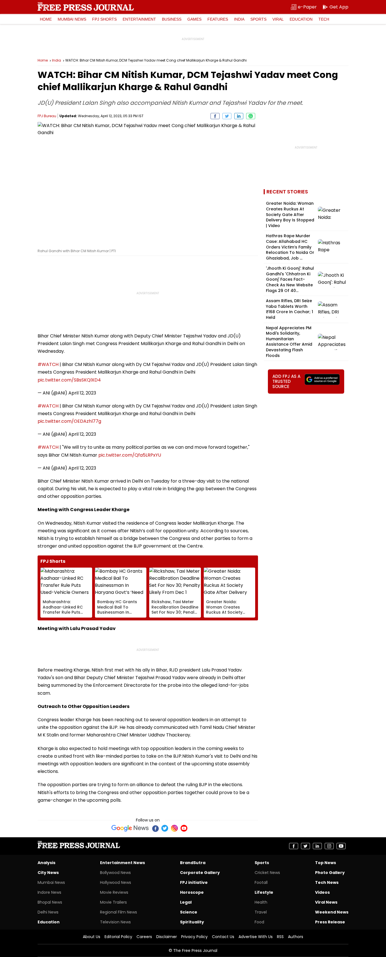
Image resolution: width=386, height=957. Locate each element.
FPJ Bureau (47, 116)
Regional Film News (118, 912)
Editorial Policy (118, 936)
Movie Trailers (113, 902)
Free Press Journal (86, 6)
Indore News (49, 892)
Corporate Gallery (200, 872)
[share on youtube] (341, 846)
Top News (325, 863)
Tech (323, 19)
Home (46, 19)
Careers (144, 936)
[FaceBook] (155, 828)
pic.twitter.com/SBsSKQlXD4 (69, 380)
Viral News (326, 902)
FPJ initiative (194, 882)
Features (217, 19)
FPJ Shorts (104, 19)
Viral (278, 19)
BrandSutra (192, 863)
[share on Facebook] (215, 116)
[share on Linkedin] (238, 116)
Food (259, 922)
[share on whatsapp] (250, 116)
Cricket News (267, 872)
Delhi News (48, 912)
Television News (115, 922)
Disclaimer (166, 936)
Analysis (46, 863)
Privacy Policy (194, 936)
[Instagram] (174, 828)
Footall (261, 882)
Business (171, 19)
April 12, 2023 (82, 393)
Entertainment (139, 19)
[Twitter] (164, 828)
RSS (280, 936)
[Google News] (130, 828)
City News (48, 872)
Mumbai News (72, 19)
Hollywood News (115, 882)
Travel (261, 912)
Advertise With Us (255, 936)
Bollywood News (115, 872)
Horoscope (192, 892)
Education (301, 19)
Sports (258, 19)
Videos (322, 892)
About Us (91, 936)
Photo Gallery (330, 872)
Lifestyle (264, 892)
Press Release (330, 922)
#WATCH (48, 364)
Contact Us (223, 936)
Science (188, 912)
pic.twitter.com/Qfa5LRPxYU (129, 455)
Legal (186, 902)
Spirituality (192, 922)
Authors (295, 936)
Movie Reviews (114, 892)
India (239, 19)
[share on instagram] (329, 846)
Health (261, 902)
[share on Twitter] (226, 116)
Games (194, 19)
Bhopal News (50, 902)
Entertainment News (122, 863)
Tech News (327, 882)
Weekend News (331, 912)
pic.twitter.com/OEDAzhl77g (69, 421)
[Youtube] (184, 828)
